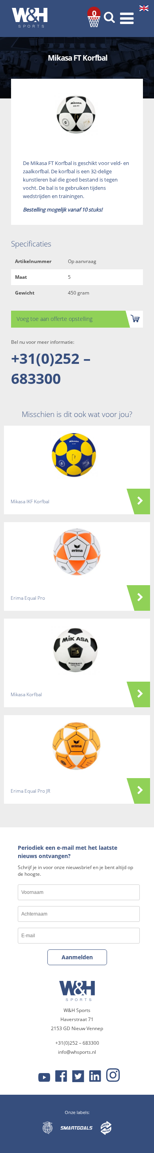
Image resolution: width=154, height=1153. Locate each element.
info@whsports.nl (77, 1052)
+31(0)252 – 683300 (51, 368)
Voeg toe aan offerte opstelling (54, 319)
